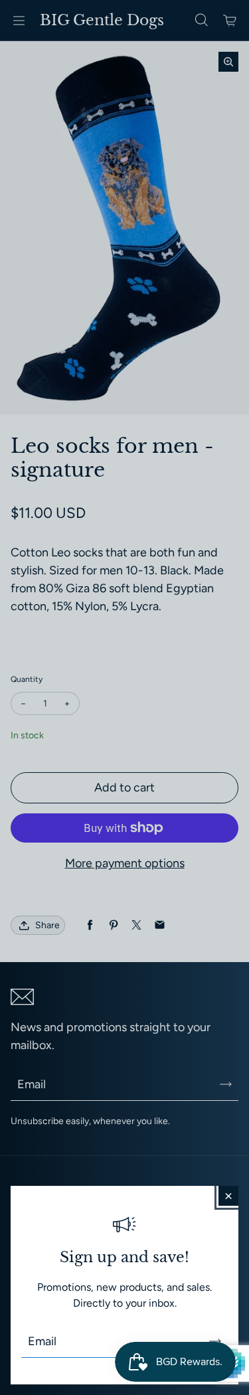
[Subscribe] (215, 1341)
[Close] (228, 1196)
